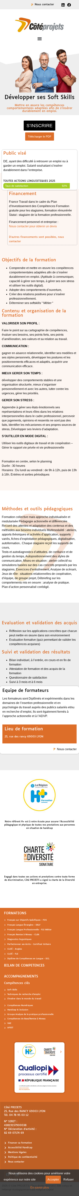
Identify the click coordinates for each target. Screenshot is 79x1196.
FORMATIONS (15, 913)
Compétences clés (17, 983)
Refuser (68, 1179)
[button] (18, 1051)
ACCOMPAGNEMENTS (21, 976)
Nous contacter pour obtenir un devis (33, 226)
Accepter (53, 1179)
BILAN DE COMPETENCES (24, 965)
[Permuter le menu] (39, 38)
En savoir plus (39, 1187)
